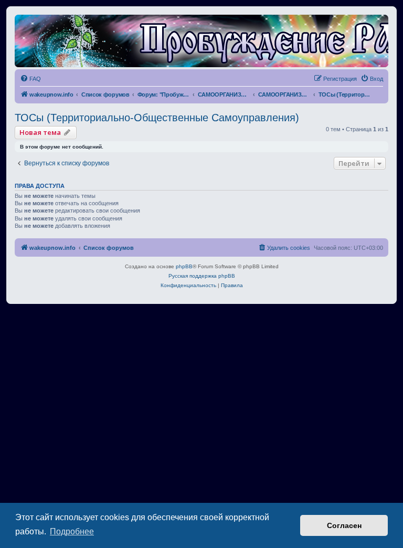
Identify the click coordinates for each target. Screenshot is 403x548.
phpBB (184, 266)
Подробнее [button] (72, 531)
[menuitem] (30, 78)
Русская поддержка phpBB (201, 276)
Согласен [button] (344, 525)
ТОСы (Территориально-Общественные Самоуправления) (157, 117)
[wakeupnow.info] (201, 41)
